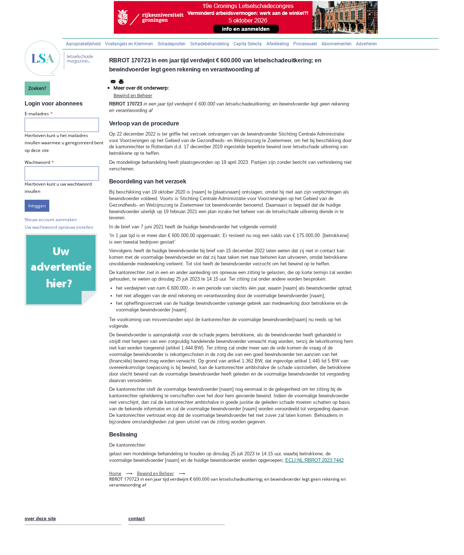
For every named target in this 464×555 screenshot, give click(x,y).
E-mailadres (37, 114)
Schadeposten (172, 43)
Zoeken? (37, 88)
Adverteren (366, 43)
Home (115, 473)
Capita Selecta (247, 43)
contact (136, 518)
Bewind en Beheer (132, 95)
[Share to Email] (113, 81)
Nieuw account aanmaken (51, 219)
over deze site (40, 518)
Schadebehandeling (209, 43)
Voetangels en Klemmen (129, 43)
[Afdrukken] (121, 81)
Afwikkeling (277, 43)
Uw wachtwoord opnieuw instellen (59, 227)
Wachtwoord (37, 162)
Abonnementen (337, 43)
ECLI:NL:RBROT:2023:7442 (314, 460)
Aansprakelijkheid (83, 43)
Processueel (305, 43)
